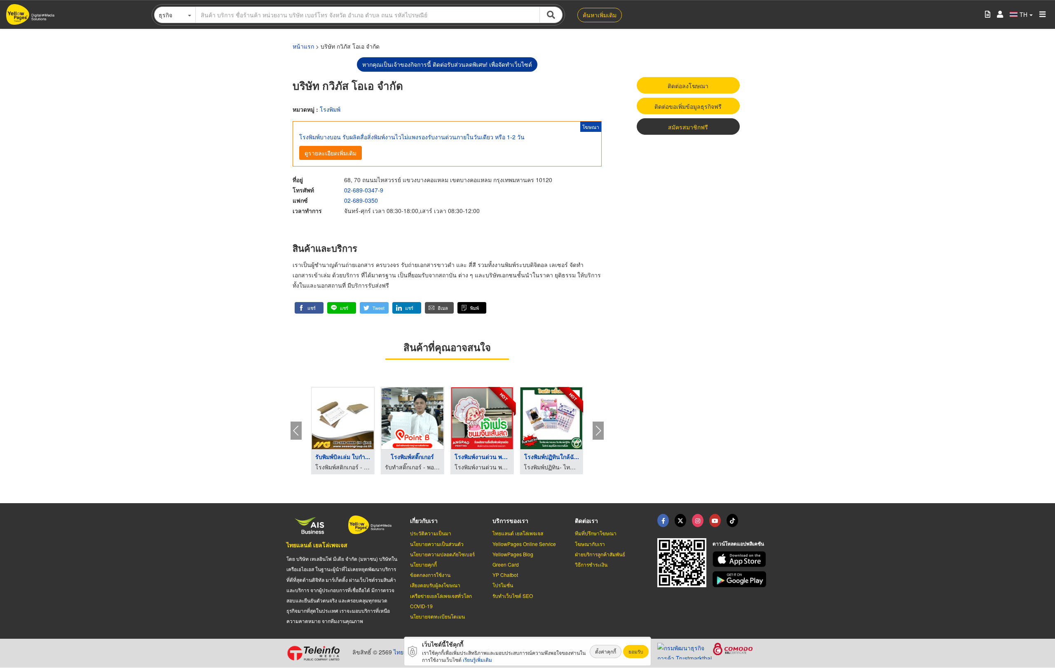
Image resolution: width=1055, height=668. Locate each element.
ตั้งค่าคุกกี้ (605, 651)
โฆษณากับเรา (590, 543)
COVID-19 (421, 605)
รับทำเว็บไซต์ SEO (512, 595)
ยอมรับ (635, 651)
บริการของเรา (510, 520)
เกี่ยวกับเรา (424, 520)
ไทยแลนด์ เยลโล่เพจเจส (316, 545)
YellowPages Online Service (524, 543)
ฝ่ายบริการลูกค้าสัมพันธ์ (600, 554)
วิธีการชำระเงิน (591, 564)
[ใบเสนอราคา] (987, 14)
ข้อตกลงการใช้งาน (430, 574)
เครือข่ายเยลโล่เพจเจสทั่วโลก (441, 595)
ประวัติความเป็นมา (430, 533)
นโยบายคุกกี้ (423, 564)
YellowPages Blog (512, 554)
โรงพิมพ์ (330, 109)
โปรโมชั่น (502, 584)
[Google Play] (741, 579)
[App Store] (741, 559)
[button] (309, 308)
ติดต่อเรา (586, 520)
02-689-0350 (361, 200)
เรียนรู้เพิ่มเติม (477, 659)
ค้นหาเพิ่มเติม (600, 15)
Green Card (505, 564)
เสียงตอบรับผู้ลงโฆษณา (435, 584)
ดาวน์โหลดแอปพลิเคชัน (738, 543)
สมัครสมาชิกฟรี (688, 127)
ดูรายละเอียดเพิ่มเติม (330, 153)
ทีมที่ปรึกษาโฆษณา (596, 533)
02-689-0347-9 (363, 190)
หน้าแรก (303, 46)
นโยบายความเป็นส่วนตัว (437, 543)
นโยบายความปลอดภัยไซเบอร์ (442, 554)
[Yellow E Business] (663, 520)
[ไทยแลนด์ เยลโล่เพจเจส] (680, 520)
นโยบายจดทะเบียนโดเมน (437, 616)
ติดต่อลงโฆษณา (688, 86)
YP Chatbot (505, 574)
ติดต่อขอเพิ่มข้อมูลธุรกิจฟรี (688, 106)
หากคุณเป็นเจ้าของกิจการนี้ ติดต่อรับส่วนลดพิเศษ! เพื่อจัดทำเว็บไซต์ (447, 64)
